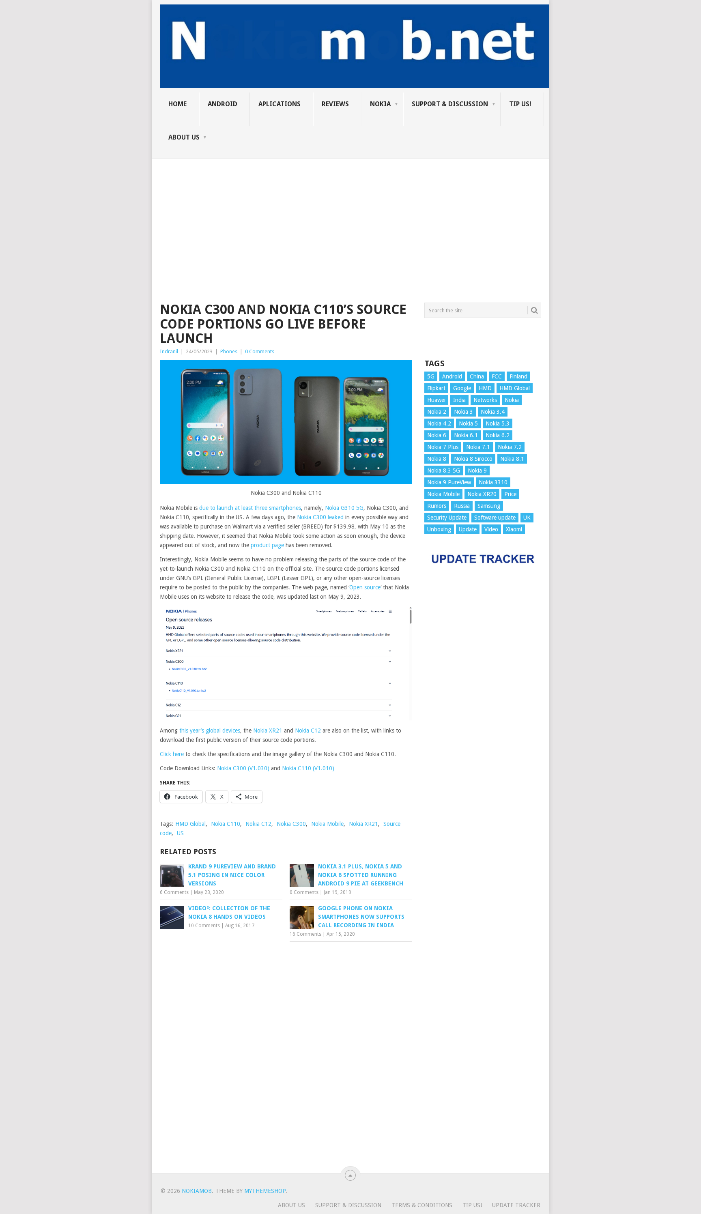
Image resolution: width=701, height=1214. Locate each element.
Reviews (335, 104)
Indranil (169, 351)
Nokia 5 (468, 423)
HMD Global (190, 824)
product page (267, 545)
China (477, 376)
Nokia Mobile (327, 824)
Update (468, 529)
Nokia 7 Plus (442, 447)
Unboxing (439, 529)
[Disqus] (286, 1055)
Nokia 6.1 (466, 435)
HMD (485, 388)
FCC (497, 376)
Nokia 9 (477, 470)
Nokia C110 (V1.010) (308, 768)
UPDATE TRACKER (516, 1205)
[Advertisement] (350, 216)
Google (462, 388)
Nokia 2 (436, 411)
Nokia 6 (436, 435)
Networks (485, 400)
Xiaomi (514, 529)
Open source (365, 587)
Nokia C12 (308, 730)
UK (527, 517)
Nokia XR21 (267, 730)
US (180, 833)
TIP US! (520, 104)
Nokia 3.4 (493, 411)
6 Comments (174, 892)
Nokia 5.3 (498, 423)
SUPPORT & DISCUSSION (450, 104)
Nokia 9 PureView (449, 482)
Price (510, 494)
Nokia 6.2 (498, 435)
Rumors (436, 506)
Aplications (279, 104)
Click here (172, 754)
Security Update (447, 517)
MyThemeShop (265, 1191)
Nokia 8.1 (512, 459)
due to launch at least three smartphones (250, 508)
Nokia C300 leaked (320, 517)
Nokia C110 (225, 824)
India (459, 400)
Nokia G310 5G (344, 508)
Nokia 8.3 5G (443, 470)
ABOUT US (184, 137)
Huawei (436, 400)
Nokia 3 (463, 411)
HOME (177, 104)
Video (491, 529)
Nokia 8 (436, 459)
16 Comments (305, 934)
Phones (228, 351)
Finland (518, 376)
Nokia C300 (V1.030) (243, 768)
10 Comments (204, 925)
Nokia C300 (291, 824)
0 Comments (259, 351)
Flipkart (436, 388)
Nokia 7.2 (510, 447)
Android (222, 104)
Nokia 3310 (493, 482)
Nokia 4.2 (439, 423)
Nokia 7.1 (478, 447)
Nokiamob (197, 1191)
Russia (462, 506)
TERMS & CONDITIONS (421, 1205)
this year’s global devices (209, 730)
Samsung (488, 506)
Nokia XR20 (482, 494)
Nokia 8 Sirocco (473, 459)
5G (430, 376)
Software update (495, 517)
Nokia (380, 104)
